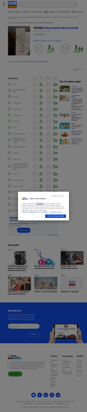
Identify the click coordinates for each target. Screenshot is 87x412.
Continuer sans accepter (57, 195)
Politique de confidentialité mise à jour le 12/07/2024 (34, 212)
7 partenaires (40, 203)
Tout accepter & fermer (55, 216)
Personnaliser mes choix (56, 212)
